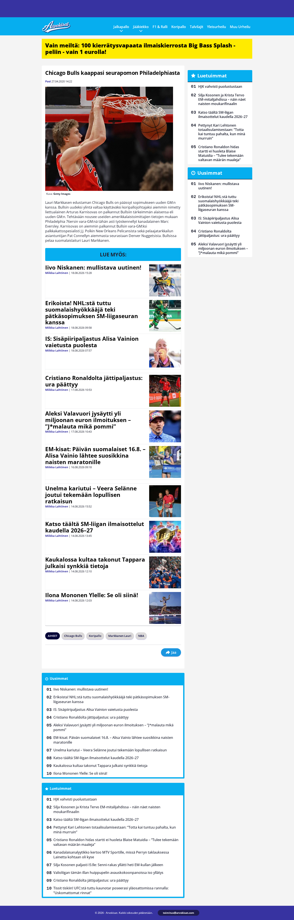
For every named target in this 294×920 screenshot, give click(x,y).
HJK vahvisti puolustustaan (75, 799)
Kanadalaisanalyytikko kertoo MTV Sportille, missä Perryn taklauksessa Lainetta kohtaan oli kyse (111, 854)
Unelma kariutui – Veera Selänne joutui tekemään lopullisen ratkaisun (91, 494)
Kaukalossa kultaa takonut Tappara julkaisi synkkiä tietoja (95, 563)
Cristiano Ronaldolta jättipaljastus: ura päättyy (93, 381)
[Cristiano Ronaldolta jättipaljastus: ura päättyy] (165, 391)
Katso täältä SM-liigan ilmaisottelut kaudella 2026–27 (94, 527)
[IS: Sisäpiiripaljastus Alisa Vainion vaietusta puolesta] (165, 351)
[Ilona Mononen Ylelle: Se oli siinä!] (165, 608)
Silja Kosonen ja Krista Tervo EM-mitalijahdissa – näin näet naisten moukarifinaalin (106, 809)
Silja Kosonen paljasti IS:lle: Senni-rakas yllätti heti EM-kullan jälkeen (108, 864)
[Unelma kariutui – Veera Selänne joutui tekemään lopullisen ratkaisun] (165, 501)
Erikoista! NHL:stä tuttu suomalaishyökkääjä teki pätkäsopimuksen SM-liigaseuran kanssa (91, 312)
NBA (141, 636)
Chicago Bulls (73, 636)
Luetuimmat (60, 788)
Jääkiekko (141, 26)
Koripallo (178, 26)
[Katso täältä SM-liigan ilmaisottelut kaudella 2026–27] (165, 537)
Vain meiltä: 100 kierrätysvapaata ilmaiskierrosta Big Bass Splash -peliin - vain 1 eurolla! (140, 48)
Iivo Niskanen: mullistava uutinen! (93, 267)
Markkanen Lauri (119, 636)
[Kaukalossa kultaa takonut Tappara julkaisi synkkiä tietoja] (165, 572)
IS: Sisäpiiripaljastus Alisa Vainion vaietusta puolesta (92, 342)
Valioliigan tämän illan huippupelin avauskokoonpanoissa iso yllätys (108, 872)
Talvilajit (196, 26)
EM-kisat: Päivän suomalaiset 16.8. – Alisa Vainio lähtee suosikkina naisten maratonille (95, 455)
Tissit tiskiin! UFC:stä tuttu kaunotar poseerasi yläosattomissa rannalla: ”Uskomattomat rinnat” (111, 890)
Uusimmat (59, 678)
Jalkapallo (121, 26)
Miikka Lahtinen (56, 273)
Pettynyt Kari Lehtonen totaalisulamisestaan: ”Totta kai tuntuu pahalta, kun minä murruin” (114, 829)
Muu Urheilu (240, 26)
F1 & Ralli (160, 26)
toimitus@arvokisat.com (178, 913)
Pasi (48, 81)
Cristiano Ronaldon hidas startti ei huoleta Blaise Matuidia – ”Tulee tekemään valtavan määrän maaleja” (115, 842)
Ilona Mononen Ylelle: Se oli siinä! (91, 595)
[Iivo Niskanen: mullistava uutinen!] (165, 280)
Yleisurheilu (216, 26)
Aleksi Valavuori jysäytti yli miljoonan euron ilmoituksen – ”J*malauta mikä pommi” (88, 420)
